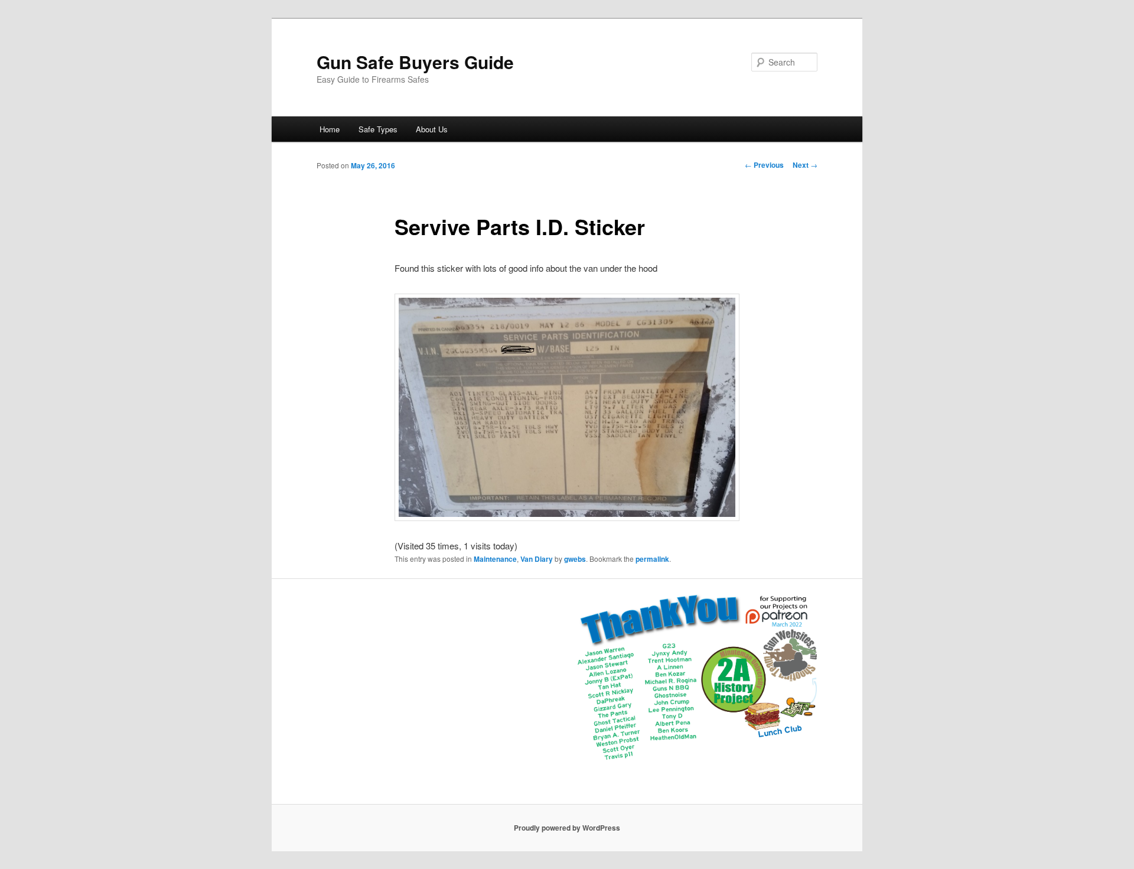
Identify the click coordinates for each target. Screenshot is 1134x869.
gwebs (575, 559)
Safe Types (378, 129)
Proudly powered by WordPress (567, 827)
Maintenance (495, 559)
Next (805, 165)
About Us (432, 129)
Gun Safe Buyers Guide (415, 61)
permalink (652, 559)
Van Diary (536, 559)
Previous (764, 165)
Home (330, 129)
